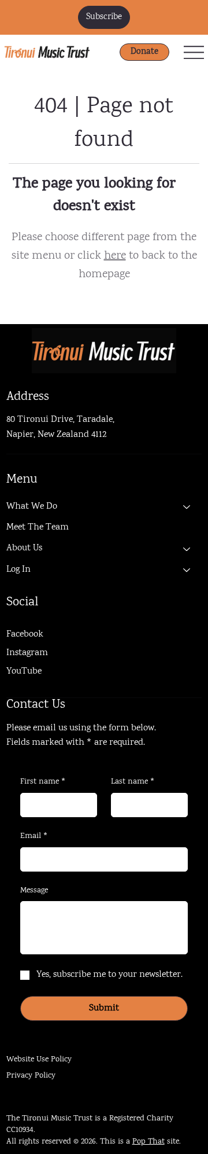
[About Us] (187, 548)
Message (34, 890)
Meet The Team (37, 527)
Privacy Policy (30, 1076)
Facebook (24, 634)
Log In (18, 569)
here (115, 256)
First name (43, 782)
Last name (133, 782)
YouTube (24, 671)
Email (34, 836)
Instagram (27, 653)
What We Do (31, 506)
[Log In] (187, 570)
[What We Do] (187, 507)
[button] (104, 17)
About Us (24, 548)
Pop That (148, 1142)
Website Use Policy (39, 1059)
